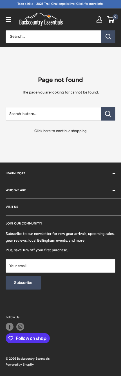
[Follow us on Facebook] (10, 327)
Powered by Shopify (20, 364)
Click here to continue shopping (60, 131)
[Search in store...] (108, 114)
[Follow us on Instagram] (20, 327)
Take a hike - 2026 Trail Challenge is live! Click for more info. (60, 4)
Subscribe (23, 282)
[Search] (108, 36)
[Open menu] (8, 19)
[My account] (99, 19)
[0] (110, 19)
